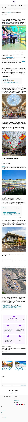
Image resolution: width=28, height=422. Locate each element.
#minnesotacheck (13, 212)
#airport (12, 208)
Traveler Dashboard (3, 410)
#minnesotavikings (6, 213)
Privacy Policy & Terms (17, 398)
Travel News (2, 414)
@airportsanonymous (6, 207)
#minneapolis (9, 212)
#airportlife (8, 306)
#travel (15, 208)
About (1, 412)
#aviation (19, 208)
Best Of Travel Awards (9, 57)
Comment (3, 376)
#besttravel (15, 306)
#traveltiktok (19, 306)
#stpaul (10, 213)
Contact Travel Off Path (4, 417)
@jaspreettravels (5, 79)
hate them (7, 22)
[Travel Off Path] (14, 2)
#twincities (15, 213)
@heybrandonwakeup (6, 305)
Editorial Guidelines (16, 400)
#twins (12, 213)
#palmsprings (5, 306)
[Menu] (1, 2)
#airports (12, 306)
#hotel (17, 208)
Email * (14, 384)
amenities (23, 61)
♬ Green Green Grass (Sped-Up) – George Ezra (10, 82)
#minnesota (4, 212)
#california (4, 307)
